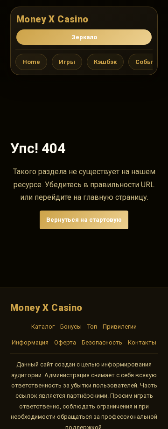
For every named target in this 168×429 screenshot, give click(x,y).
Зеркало (84, 37)
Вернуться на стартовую (84, 219)
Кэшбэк (105, 61)
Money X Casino (52, 19)
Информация (30, 342)
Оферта (65, 342)
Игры (67, 61)
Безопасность (102, 342)
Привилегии (120, 326)
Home (31, 61)
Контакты (142, 342)
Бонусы (71, 326)
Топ (92, 326)
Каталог (43, 326)
